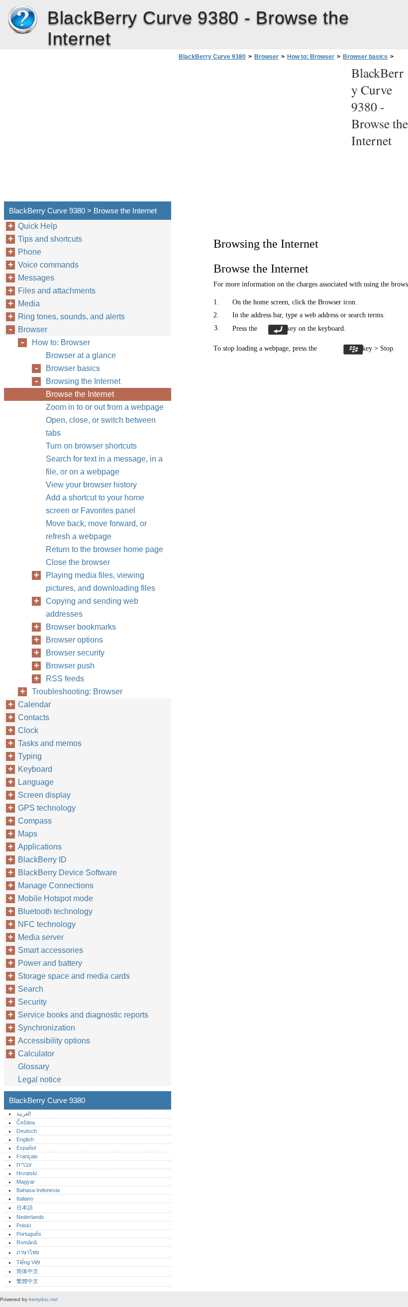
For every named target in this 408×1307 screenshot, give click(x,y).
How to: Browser (310, 56)
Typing (30, 756)
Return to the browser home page (104, 549)
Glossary (33, 1066)
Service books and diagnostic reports (83, 1015)
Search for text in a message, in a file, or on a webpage (104, 465)
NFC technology (47, 924)
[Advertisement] (259, 133)
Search (30, 989)
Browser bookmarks (81, 627)
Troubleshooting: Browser (77, 691)
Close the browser (78, 562)
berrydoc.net (43, 1299)
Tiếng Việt (28, 1262)
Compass (35, 821)
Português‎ (28, 1234)
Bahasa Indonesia (38, 1190)
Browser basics (365, 56)
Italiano (24, 1199)
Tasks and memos (50, 743)
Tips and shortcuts (50, 239)
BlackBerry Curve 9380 (22, 20)
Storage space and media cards (74, 976)
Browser (266, 56)
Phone (29, 252)
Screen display (44, 795)
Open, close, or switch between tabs (101, 426)
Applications (40, 846)
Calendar (34, 704)
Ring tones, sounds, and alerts (71, 316)
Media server (41, 937)
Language (36, 782)
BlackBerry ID (42, 859)
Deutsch (26, 1131)
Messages (36, 278)
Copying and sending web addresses (92, 607)
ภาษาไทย (27, 1252)
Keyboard (35, 769)
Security (32, 1002)
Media (29, 303)
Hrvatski (26, 1173)
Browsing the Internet (83, 381)
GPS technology (47, 808)
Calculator (36, 1053)
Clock (28, 730)
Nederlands (30, 1217)
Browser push (70, 665)
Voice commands (48, 265)
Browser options (74, 640)
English (25, 1139)
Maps (27, 834)
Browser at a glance (81, 355)
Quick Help (37, 226)
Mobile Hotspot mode (55, 898)
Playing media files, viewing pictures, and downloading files (100, 581)
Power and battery (50, 963)
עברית (23, 1165)
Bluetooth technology (55, 911)
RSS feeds (65, 678)
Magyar (25, 1182)
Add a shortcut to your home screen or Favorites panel (95, 504)
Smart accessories (50, 950)
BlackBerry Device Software (67, 872)
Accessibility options (54, 1040)
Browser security (75, 653)
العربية (23, 1114)
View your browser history (91, 484)
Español (26, 1148)
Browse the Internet (80, 394)
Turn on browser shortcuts (91, 446)
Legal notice (39, 1079)
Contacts (33, 717)
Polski (23, 1225)
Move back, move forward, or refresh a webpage (96, 530)
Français (27, 1156)
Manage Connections (56, 885)
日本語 (24, 1208)
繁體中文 (27, 1281)
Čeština (25, 1122)
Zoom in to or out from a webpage (105, 407)
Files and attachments (57, 290)
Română (26, 1242)
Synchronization (46, 1028)
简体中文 (27, 1271)
